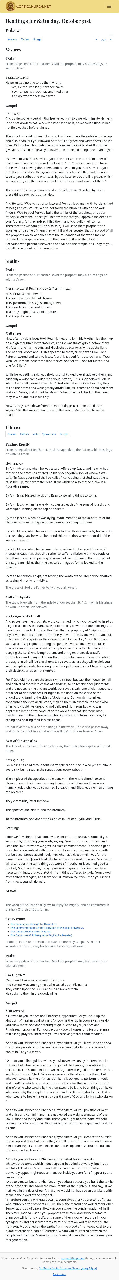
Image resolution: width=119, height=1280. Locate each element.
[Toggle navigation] (109, 6)
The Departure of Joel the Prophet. (31, 931)
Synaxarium (49, 434)
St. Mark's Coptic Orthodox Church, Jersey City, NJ (68, 1268)
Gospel (64, 434)
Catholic (24, 434)
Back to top (59, 1274)
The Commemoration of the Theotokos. (34, 924)
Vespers (12, 39)
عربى (103, 39)
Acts (35, 434)
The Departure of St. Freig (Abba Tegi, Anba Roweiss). (42, 935)
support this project (73, 1258)
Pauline (11, 434)
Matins (25, 39)
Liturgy (37, 39)
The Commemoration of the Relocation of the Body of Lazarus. (47, 927)
